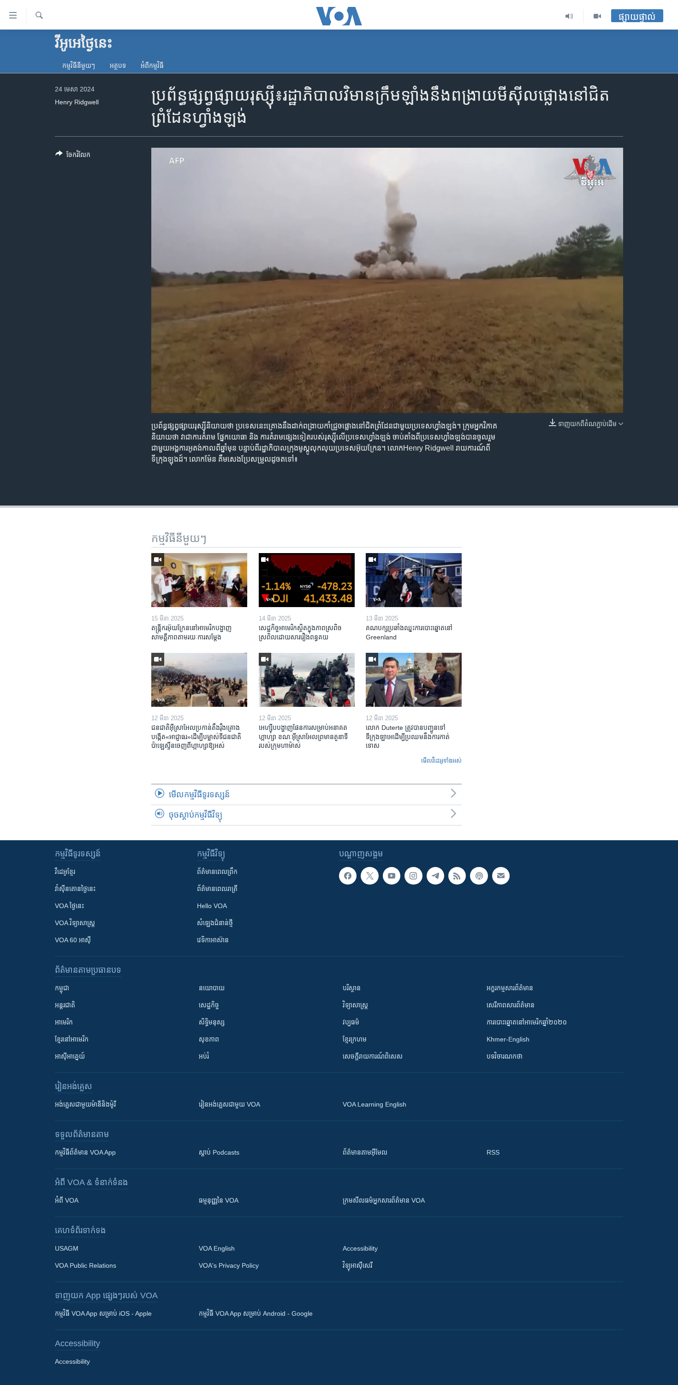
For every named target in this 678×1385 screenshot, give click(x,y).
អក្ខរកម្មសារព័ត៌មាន (510, 988)
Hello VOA (212, 905)
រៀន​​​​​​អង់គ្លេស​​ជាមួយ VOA (229, 1104)
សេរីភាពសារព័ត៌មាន (511, 1005)
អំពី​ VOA (66, 1200)
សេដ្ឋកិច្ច (209, 1005)
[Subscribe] (501, 876)
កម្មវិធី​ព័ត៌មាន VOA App (85, 1152)
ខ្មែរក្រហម (355, 1039)
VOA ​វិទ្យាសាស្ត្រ (75, 923)
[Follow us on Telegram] (435, 876)
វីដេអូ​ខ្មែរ (65, 871)
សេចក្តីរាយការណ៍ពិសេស (373, 1056)
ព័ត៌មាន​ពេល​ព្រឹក (217, 871)
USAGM (66, 1248)
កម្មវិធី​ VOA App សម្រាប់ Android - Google (256, 1313)
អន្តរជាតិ (65, 1005)
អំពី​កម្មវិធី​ (152, 65)
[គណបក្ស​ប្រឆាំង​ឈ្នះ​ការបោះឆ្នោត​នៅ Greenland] (414, 580)
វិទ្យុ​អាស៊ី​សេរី (357, 1265)
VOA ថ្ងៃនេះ (69, 905)
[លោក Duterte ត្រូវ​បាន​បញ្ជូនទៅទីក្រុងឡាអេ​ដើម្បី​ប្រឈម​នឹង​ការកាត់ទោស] (414, 680)
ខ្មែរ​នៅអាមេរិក (72, 1039)
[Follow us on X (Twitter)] (369, 876)
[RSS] (457, 876)
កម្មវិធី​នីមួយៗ (78, 65)
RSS (493, 1152)
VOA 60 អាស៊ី (73, 940)
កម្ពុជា (62, 988)
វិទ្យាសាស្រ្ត (355, 1005)
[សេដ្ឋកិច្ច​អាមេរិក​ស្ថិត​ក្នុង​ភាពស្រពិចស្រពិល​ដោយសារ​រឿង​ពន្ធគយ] (307, 580)
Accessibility (360, 1248)
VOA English (217, 1248)
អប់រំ (204, 1056)
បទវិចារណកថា (505, 1056)
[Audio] (569, 16)
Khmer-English (508, 1039)
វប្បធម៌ (351, 1022)
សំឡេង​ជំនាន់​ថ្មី (215, 923)
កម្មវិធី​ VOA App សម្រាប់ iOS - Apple (103, 1313)
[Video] (597, 16)
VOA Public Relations (85, 1265)
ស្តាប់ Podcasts (219, 1152)
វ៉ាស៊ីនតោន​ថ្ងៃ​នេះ (75, 888)
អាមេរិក (64, 1022)
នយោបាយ (212, 988)
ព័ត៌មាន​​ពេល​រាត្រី (217, 888)
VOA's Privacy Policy (229, 1265)
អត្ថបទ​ (118, 65)
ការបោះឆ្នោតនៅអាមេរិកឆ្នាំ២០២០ (527, 1022)
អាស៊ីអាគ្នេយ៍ (70, 1056)
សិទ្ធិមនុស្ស (212, 1022)
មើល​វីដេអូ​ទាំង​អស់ (441, 760)
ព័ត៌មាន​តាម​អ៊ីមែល (365, 1152)
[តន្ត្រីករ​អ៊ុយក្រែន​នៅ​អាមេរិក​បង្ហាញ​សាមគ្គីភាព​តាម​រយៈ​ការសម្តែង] (199, 580)
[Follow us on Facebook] (348, 876)
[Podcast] (479, 876)
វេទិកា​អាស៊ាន (213, 940)
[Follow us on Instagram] (413, 876)
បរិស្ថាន (352, 988)
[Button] (72, 156)
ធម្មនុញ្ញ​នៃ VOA (218, 1200)
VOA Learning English (374, 1104)
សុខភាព (209, 1039)
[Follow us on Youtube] (391, 876)
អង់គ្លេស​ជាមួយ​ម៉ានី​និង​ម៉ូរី (85, 1104)
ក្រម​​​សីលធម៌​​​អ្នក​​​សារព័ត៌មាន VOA (384, 1200)
